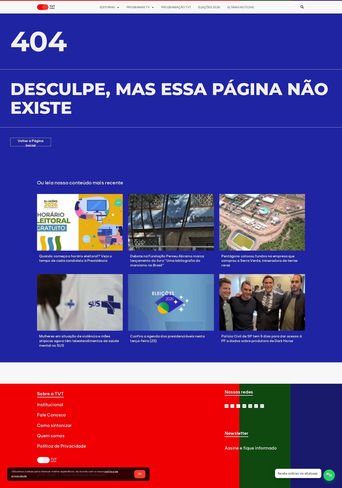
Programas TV (138, 7)
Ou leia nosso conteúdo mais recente (80, 182)
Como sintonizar (54, 425)
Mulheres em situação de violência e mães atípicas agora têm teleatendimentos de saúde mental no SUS (79, 341)
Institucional (50, 405)
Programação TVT (176, 7)
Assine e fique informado (251, 448)
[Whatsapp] (232, 406)
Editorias (107, 7)
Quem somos (50, 436)
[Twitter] (244, 406)
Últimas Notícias (240, 7)
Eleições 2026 (209, 7)
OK (140, 474)
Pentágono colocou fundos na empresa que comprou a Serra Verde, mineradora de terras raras (259, 261)
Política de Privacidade (61, 446)
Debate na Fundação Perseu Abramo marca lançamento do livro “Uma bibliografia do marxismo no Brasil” (167, 261)
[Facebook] (250, 406)
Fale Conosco (51, 415)
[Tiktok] (256, 406)
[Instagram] (238, 406)
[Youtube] (226, 406)
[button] (302, 7)
